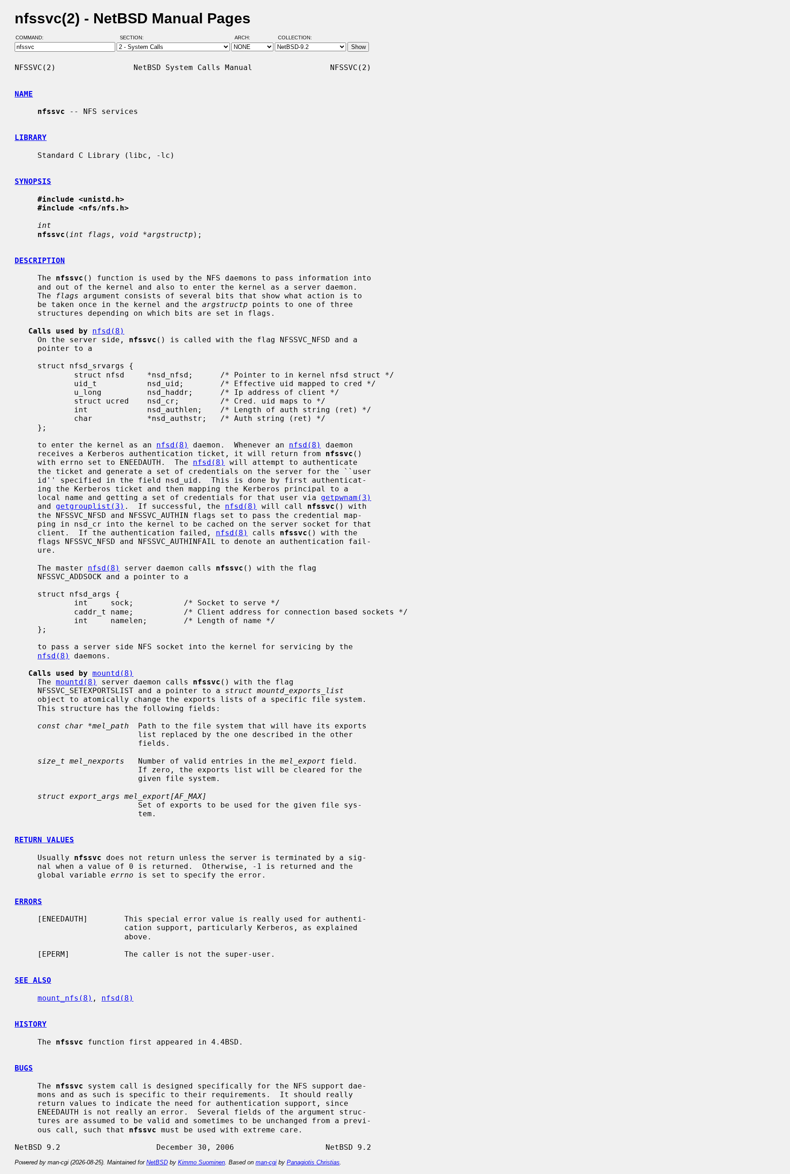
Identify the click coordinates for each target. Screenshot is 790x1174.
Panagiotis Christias (313, 1162)
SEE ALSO (33, 980)
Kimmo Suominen (201, 1162)
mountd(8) (112, 673)
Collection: (295, 38)
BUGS (24, 1068)
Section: (134, 38)
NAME (24, 94)
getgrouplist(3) (90, 506)
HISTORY (31, 1024)
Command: (32, 38)
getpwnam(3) (346, 497)
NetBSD (157, 1162)
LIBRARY (31, 137)
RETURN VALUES (44, 839)
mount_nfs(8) (64, 998)
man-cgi (266, 1162)
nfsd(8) (108, 331)
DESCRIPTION (40, 260)
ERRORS (28, 901)
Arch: (246, 38)
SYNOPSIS (33, 181)
